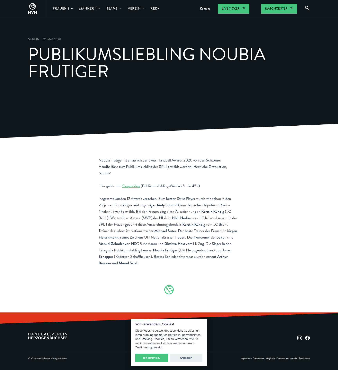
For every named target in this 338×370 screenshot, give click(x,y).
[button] (71, 8)
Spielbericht (304, 358)
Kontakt (293, 358)
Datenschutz (258, 358)
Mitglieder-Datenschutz (277, 358)
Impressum (246, 358)
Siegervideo (131, 186)
